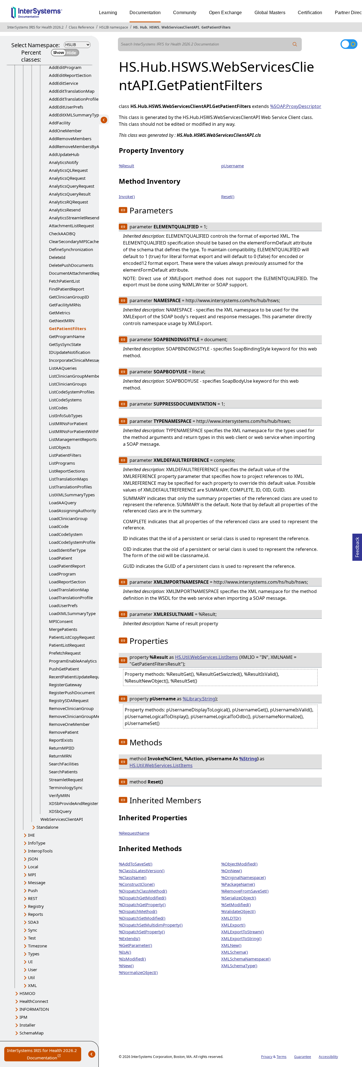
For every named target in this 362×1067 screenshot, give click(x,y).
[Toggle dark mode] (349, 44)
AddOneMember (65, 130)
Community (184, 12)
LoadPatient (60, 558)
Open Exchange (225, 12)
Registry (36, 906)
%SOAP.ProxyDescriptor (295, 106)
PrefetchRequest (65, 653)
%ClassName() (132, 877)
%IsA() (125, 952)
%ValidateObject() (238, 911)
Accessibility (328, 1056)
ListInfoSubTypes (65, 415)
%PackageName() (238, 884)
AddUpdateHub (64, 154)
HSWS (154, 27)
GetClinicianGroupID (69, 297)
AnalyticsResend (65, 210)
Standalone (47, 827)
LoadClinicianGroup (68, 518)
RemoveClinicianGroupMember (79, 716)
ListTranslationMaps (68, 479)
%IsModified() (132, 959)
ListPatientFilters (65, 455)
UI (30, 961)
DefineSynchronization (71, 249)
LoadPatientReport (67, 566)
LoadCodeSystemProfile (72, 542)
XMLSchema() (234, 952)
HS (135, 27)
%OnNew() (231, 870)
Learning (108, 12)
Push (33, 890)
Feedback (357, 545)
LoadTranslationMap (69, 589)
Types (33, 953)
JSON (33, 859)
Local (33, 866)
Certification (310, 12)
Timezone (37, 946)
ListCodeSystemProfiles (71, 392)
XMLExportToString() (241, 938)
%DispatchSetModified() (142, 918)
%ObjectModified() (239, 864)
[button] (123, 210)
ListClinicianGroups (68, 384)
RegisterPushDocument (72, 692)
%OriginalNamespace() (243, 877)
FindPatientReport (66, 289)
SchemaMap (32, 1033)
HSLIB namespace (113, 27)
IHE (31, 835)
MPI (32, 874)
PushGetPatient (64, 669)
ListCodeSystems (65, 399)
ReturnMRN (60, 756)
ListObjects (59, 447)
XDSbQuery (60, 811)
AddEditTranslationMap (71, 91)
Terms (281, 1056)
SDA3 (33, 922)
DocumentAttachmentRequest (78, 273)
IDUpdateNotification (69, 352)
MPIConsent (61, 621)
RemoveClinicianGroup (71, 708)
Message (36, 882)
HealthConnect (34, 1001)
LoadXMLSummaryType (72, 613)
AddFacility (59, 122)
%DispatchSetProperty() (142, 931)
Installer (27, 1025)
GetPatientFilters (215, 27)
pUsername (232, 165)
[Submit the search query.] (295, 44)
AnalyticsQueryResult (69, 194)
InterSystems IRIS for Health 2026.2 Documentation (44, 1054)
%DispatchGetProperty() (142, 904)
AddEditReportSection (70, 75)
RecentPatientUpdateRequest (77, 676)
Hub (143, 27)
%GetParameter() (135, 945)
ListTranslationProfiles (70, 487)
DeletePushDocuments (71, 265)
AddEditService (63, 83)
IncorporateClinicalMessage (76, 360)
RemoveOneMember (69, 724)
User (32, 969)
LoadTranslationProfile (71, 597)
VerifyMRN (59, 795)
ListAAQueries (63, 368)
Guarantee (302, 1056)
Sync (32, 930)
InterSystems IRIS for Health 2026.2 (35, 27)
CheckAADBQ (62, 233)
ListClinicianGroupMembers (76, 376)
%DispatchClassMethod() (143, 891)
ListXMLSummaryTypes (72, 494)
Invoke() (127, 196)
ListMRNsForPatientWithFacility (79, 431)
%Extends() (129, 938)
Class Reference (81, 27)
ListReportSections (67, 471)
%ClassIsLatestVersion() (142, 870)
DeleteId (57, 257)
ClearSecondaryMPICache (74, 241)
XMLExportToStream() (242, 931)
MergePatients (63, 629)
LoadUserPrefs (63, 605)
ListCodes (58, 407)
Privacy (266, 1056)
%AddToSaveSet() (135, 864)
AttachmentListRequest (71, 225)
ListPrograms (62, 463)
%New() (126, 965)
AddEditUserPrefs (66, 107)
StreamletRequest (66, 779)
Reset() (227, 196)
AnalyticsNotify (63, 162)
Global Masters (270, 12)
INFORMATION (34, 1009)
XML (32, 985)
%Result (126, 165)
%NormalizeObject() (138, 972)
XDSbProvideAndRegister (73, 803)
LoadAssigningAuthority (72, 510)
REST (32, 898)
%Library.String (199, 699)
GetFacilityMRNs (65, 305)
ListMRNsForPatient (68, 423)
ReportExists (61, 740)
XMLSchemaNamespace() (246, 959)
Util (31, 977)
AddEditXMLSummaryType (75, 115)
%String (248, 759)
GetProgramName (67, 336)
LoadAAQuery (62, 502)
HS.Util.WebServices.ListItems (206, 657)
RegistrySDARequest (69, 700)
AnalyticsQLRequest (68, 170)
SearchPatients (63, 771)
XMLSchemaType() (239, 965)
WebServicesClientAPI (180, 27)
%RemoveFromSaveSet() (245, 891)
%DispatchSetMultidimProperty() (151, 925)
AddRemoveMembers (70, 138)
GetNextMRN (61, 320)
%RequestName (134, 833)
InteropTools (40, 851)
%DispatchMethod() (138, 911)
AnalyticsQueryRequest (71, 186)
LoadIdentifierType (67, 550)
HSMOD (27, 993)
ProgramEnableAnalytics (73, 661)
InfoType (36, 843)
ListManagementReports (73, 439)
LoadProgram (62, 574)
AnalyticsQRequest (67, 178)
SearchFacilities (64, 764)
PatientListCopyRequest (72, 637)
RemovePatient (63, 732)
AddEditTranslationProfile (73, 99)
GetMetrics (59, 312)
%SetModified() (236, 904)
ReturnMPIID (61, 748)
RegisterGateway (65, 684)
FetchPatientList (64, 281)
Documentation (145, 12)
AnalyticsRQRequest (68, 202)
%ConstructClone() (137, 884)
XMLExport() (233, 925)
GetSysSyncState (65, 344)
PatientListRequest (67, 645)
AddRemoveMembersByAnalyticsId (83, 146)
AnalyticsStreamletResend (74, 217)
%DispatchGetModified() (142, 898)
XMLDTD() (231, 918)
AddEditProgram (65, 67)
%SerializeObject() (238, 898)
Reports (35, 914)
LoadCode (58, 526)
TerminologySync (66, 787)
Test (32, 938)
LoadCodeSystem (66, 534)
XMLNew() (231, 945)
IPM (23, 1017)
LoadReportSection (67, 582)
